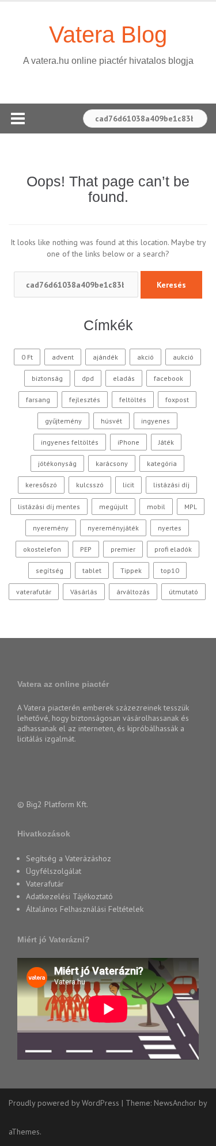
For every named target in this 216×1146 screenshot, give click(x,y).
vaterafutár (33, 591)
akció (145, 357)
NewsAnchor (175, 1103)
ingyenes (155, 421)
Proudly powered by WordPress (64, 1103)
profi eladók (173, 549)
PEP (86, 549)
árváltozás (133, 591)
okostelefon (42, 549)
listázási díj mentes (49, 506)
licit (128, 484)
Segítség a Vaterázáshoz (68, 858)
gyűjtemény (63, 421)
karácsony (112, 463)
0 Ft (27, 357)
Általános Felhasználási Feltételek (84, 909)
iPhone (128, 442)
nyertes (169, 528)
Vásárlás (83, 591)
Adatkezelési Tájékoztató (69, 896)
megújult (113, 506)
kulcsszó (90, 484)
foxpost (177, 399)
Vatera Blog (108, 34)
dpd (88, 378)
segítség (49, 570)
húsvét (111, 421)
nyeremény (51, 528)
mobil (156, 506)
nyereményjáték (113, 528)
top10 (170, 570)
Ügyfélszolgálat (53, 871)
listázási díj (171, 484)
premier (123, 549)
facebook (168, 378)
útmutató (183, 591)
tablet (91, 570)
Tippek (131, 570)
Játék (166, 442)
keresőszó (41, 484)
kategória (162, 463)
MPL (190, 506)
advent (63, 357)
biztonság (47, 378)
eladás (124, 378)
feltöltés (132, 399)
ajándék (105, 357)
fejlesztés (84, 399)
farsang (38, 399)
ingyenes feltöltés (69, 442)
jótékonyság (57, 463)
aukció (183, 357)
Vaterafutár (45, 883)
